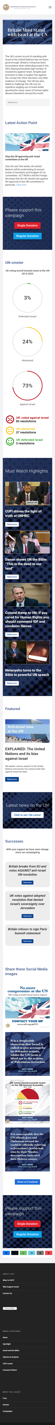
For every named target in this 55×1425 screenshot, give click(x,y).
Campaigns (7, 1411)
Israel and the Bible (11, 1350)
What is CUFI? (8, 1280)
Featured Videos (10, 1370)
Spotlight (7, 1344)
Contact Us (7, 1293)
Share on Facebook (27, 1181)
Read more (12, 524)
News (5, 1337)
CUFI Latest (8, 1364)
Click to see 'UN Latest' (27, 815)
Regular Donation (27, 236)
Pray (5, 1398)
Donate (6, 1405)
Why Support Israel (11, 1287)
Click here (21, 184)
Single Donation (27, 225)
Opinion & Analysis (11, 1357)
